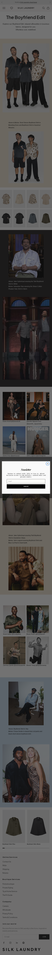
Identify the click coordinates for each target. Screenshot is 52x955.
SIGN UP (26, 486)
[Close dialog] (47, 463)
